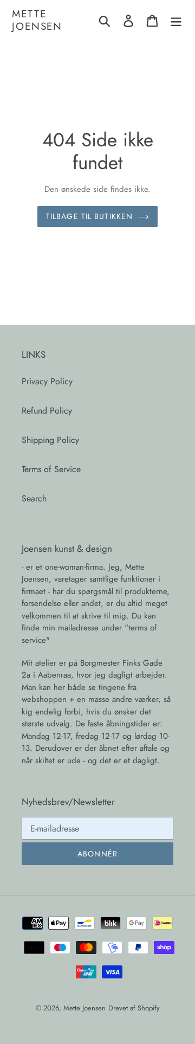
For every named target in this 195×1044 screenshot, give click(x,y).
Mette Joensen (37, 20)
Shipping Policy (50, 440)
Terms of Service (51, 469)
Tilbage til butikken (89, 216)
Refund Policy (47, 410)
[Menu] (176, 20)
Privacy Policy (47, 381)
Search (34, 498)
